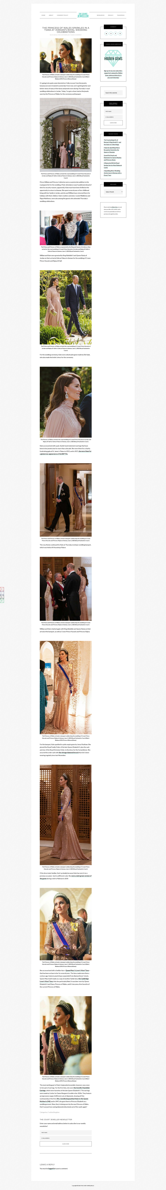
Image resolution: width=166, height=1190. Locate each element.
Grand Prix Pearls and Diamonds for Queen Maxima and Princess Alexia (112, 158)
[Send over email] (2, 601)
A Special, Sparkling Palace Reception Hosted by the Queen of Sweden (112, 150)
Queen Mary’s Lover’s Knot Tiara (77, 970)
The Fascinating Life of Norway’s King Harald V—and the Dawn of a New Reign (112, 142)
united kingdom (54, 1112)
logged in (51, 1168)
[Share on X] (2, 597)
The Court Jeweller (83, 15)
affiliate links (114, 207)
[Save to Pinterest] (2, 589)
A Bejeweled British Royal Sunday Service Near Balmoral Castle (113, 165)
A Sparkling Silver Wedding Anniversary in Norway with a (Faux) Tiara (112, 173)
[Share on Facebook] (2, 593)
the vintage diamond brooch (69, 752)
